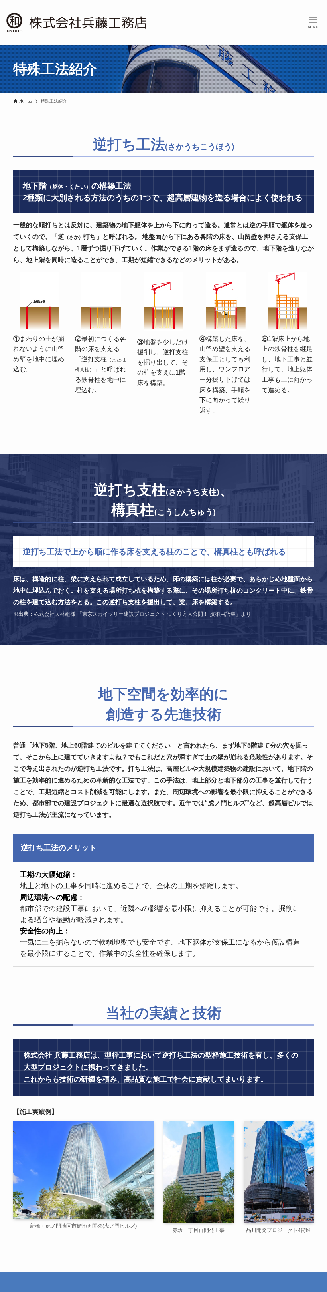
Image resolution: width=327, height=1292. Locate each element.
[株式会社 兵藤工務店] (76, 23)
